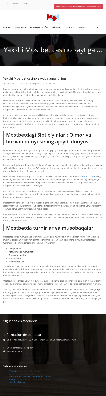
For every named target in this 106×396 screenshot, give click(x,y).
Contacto (83, 28)
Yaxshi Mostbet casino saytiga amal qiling (34, 78)
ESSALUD (13, 371)
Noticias (69, 28)
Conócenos (20, 28)
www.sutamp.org (14, 351)
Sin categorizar (34, 83)
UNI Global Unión (17, 382)
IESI (10, 374)
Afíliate (56, 28)
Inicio (6, 28)
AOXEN (21, 83)
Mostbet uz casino (88, 176)
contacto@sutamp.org (18, 3)
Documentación (39, 28)
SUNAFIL (13, 379)
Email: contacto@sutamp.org (20, 348)
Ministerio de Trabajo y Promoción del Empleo (30, 376)
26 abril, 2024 (8, 83)
